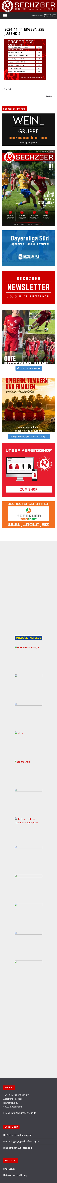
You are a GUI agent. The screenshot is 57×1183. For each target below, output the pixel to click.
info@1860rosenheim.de (23, 1112)
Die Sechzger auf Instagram (17, 1135)
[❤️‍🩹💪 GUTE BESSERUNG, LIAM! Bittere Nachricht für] (28, 337)
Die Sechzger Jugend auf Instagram (21, 1141)
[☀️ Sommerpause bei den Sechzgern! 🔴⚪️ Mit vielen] (28, 405)
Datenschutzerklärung (15, 1175)
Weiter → (50, 95)
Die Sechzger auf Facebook (17, 1147)
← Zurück (6, 89)
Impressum (9, 1168)
